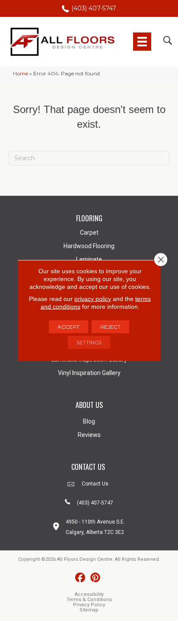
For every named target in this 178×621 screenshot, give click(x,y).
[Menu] (142, 41)
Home (20, 73)
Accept (68, 326)
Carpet (89, 232)
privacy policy (92, 298)
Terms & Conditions (89, 599)
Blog (89, 421)
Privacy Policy (89, 604)
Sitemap (89, 610)
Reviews (89, 434)
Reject (110, 326)
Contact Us (95, 484)
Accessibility (89, 594)
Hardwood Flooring (89, 246)
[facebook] (80, 577)
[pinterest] (95, 577)
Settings (89, 342)
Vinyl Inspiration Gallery (89, 372)
